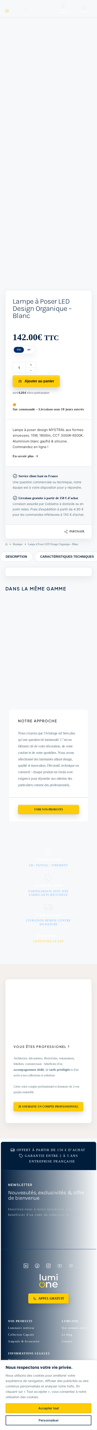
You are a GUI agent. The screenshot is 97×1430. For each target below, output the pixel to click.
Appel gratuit (51, 1298)
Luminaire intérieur (21, 1328)
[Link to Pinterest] (71, 1266)
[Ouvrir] (25, 8)
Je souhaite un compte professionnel (48, 1106)
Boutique (18, 544)
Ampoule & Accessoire (23, 1341)
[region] (48, 1395)
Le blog (67, 1334)
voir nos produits (48, 809)
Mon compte (63, 11)
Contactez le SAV (48, 941)
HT (29, 349)
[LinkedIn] (66, 531)
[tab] (16, 557)
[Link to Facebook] (37, 1266)
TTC (19, 349)
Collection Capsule (21, 1334)
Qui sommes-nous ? (75, 1328)
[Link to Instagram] (48, 1266)
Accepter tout (48, 1408)
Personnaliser (49, 1420)
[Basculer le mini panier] (84, 7)
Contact (67, 1341)
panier (84, 12)
